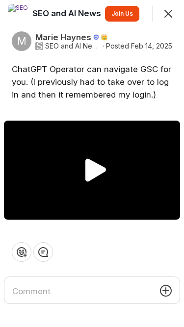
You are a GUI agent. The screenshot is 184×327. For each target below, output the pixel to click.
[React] (21, 252)
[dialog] (92, 163)
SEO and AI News (73, 46)
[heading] (67, 13)
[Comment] (43, 252)
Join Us (122, 13)
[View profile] (17, 14)
